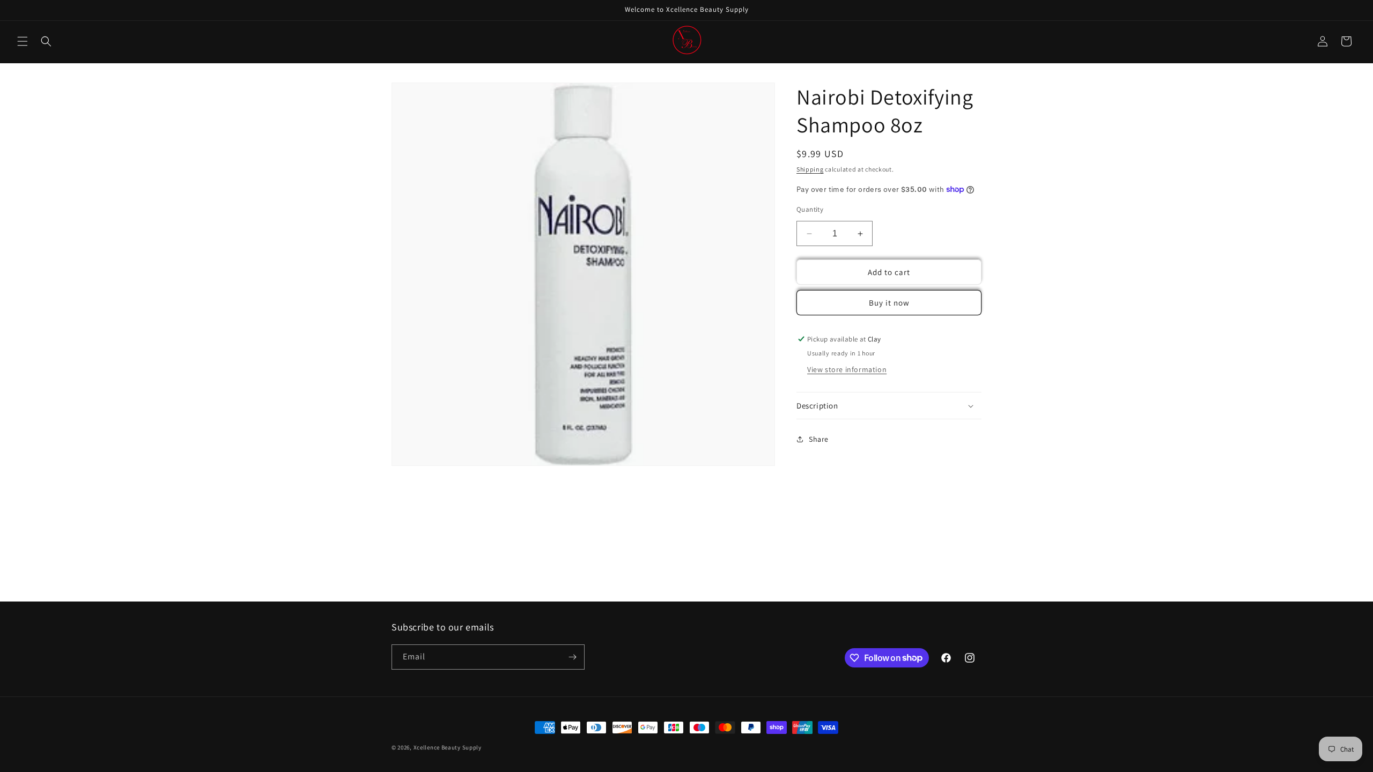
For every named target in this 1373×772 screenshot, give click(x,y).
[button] (22, 41)
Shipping (810, 169)
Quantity (809, 209)
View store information (847, 369)
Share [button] (819, 439)
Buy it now (889, 303)
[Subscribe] (572, 657)
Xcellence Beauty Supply (448, 747)
